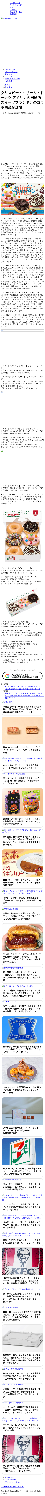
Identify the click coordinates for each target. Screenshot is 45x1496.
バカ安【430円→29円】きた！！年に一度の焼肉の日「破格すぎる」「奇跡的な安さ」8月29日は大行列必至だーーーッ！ (22, 709)
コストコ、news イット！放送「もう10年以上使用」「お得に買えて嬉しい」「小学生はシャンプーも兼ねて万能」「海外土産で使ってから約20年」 (22, 1316)
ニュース (13, 10)
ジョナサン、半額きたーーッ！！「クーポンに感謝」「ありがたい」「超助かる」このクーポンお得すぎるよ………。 (21, 1186)
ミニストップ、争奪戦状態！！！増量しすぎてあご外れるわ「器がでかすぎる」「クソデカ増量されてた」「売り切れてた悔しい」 (21, 1393)
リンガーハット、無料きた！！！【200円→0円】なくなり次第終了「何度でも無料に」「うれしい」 (21, 781)
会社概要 (13, 14)
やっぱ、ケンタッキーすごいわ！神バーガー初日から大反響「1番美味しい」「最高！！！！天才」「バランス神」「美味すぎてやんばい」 (21, 958)
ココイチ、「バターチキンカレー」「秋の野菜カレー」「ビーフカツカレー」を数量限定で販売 (21, 882)
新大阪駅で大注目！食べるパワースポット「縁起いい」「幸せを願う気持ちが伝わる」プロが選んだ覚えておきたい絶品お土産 (21, 976)
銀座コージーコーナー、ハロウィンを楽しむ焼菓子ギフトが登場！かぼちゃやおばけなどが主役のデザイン (21, 821)
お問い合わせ (10, 1480)
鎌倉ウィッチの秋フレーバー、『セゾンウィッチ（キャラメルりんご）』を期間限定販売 (21, 750)
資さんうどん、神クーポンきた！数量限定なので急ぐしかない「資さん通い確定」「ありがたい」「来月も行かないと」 (21, 1376)
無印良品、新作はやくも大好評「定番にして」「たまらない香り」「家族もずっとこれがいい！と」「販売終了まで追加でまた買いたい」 (21, 841)
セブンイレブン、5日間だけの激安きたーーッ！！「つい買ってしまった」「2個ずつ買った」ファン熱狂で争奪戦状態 (22, 1171)
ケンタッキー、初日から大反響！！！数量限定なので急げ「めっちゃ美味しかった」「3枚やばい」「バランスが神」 (21, 1468)
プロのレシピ (15, 3)
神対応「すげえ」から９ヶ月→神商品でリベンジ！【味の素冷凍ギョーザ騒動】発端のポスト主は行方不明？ (24, 695)
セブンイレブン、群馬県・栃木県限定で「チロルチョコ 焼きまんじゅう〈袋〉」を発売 (22, 900)
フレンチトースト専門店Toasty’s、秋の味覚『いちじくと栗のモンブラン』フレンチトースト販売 (22, 1090)
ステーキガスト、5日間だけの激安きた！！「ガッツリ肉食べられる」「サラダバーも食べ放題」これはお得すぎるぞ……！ (22, 1008)
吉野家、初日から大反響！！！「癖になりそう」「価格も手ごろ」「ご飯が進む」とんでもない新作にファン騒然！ (21, 916)
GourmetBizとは (11, 1477)
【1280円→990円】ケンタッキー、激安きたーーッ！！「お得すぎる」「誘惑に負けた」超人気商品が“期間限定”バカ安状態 (22, 1280)
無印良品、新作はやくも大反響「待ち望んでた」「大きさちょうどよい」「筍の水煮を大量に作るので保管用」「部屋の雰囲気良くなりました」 (21, 1359)
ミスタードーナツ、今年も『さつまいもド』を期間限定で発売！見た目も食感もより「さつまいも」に (21, 1207)
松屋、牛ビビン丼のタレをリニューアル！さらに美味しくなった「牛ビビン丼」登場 (21, 1241)
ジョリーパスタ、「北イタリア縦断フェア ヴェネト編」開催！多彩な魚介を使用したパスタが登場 (21, 1225)
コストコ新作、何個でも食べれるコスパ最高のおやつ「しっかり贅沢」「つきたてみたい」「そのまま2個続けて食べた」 (21, 993)
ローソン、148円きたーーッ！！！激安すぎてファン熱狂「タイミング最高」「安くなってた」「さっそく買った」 (22, 1049)
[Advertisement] (22, 43)
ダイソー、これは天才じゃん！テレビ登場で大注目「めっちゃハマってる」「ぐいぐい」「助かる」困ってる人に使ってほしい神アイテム (21, 1298)
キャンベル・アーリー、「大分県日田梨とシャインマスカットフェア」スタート (21, 766)
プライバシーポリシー (14, 1482)
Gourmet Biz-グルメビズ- (12, 1486)
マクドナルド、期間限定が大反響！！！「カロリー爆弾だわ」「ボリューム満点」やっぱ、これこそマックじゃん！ (21, 1410)
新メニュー (14, 7)
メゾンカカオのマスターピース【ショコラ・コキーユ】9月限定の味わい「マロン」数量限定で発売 (22, 1130)
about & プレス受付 (17, 12)
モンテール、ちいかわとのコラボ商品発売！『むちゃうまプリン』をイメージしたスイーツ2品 (21, 1427)
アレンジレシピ (16, 5)
